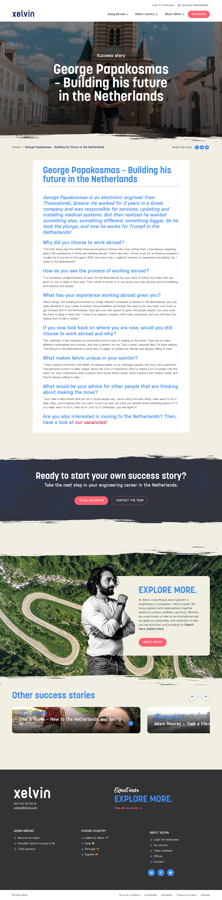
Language (194, 5)
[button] (192, 696)
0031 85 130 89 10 (25, 803)
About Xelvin (173, 14)
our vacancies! (91, 422)
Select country (145, 14)
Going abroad (116, 14)
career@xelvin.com (25, 808)
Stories (16, 147)
